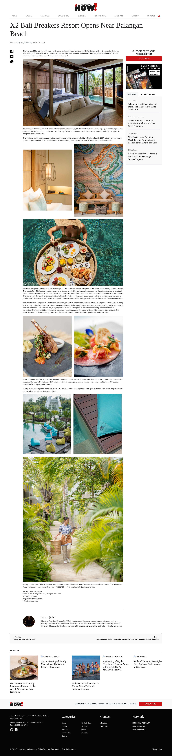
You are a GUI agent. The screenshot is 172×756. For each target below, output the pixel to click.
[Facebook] (16, 729)
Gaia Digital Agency (69, 749)
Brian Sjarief (39, 42)
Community (132, 100)
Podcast (151, 16)
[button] (159, 16)
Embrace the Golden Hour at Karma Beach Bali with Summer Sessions (85, 686)
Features (44, 16)
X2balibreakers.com (30, 601)
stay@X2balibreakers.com (85, 587)
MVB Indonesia (139, 729)
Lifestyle (119, 16)
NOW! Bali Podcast (141, 723)
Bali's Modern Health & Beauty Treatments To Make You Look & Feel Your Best (128, 639)
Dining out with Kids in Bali (24, 639)
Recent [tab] (132, 95)
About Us (103, 723)
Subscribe (104, 726)
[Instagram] (11, 729)
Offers (135, 16)
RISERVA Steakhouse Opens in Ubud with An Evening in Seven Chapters (142, 156)
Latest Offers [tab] (148, 95)
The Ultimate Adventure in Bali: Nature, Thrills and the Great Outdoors (141, 123)
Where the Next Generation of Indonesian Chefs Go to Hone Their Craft (142, 107)
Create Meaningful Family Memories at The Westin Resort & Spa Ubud (53, 664)
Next (156, 637)
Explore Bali (63, 16)
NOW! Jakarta (138, 726)
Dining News (132, 133)
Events (29, 16)
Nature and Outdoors (136, 117)
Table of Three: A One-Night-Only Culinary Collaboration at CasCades (148, 664)
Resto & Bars (100, 16)
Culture (82, 16)
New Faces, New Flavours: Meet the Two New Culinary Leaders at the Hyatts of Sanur (142, 140)
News (14, 16)
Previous (17, 637)
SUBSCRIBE (150, 704)
